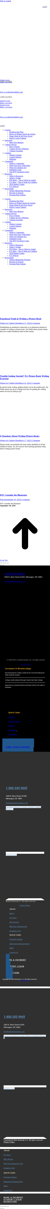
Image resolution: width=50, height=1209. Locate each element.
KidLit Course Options (17, 138)
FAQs (11, 948)
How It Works (14, 147)
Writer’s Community (16, 163)
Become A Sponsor (16, 193)
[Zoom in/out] (8, 1206)
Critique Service (11, 145)
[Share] (3, 1206)
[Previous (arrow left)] (1, 1208)
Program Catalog (15, 939)
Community (9, 161)
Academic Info (15, 931)
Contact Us (12, 734)
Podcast (3, 500)
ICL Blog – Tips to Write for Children (23, 182)
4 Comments (35, 323)
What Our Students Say (18, 168)
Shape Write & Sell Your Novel (20, 136)
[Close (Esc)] (1, 1206)
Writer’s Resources (16, 176)
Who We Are (14, 922)
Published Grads (15, 170)
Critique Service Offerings (19, 149)
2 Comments (35, 383)
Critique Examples (16, 151)
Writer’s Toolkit (15, 178)
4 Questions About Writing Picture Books (19, 436)
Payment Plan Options (17, 195)
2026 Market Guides (16, 184)
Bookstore (12, 730)
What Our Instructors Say (13, 1164)
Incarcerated (9, 189)
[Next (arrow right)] (3, 1208)
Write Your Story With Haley (19, 166)
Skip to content (5, 1)
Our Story (13, 918)
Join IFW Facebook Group (19, 172)
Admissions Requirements (19, 944)
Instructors (8, 140)
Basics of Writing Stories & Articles (22, 134)
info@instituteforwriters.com (14, 581)
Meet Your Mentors (16, 142)
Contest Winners (15, 157)
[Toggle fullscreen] (6, 1206)
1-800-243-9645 (6, 81)
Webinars (12, 159)
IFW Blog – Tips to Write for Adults (22, 180)
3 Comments (35, 441)
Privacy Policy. (26, 664)
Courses (8, 130)
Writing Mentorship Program (19, 191)
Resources (8, 174)
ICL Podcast (13, 187)
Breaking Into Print (16, 132)
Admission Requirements (13, 1182)
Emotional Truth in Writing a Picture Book (20, 318)
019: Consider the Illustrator (13, 495)
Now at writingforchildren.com (11, 92)
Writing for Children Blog (9, 323)
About (11, 913)
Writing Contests (15, 155)
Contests (8, 153)
